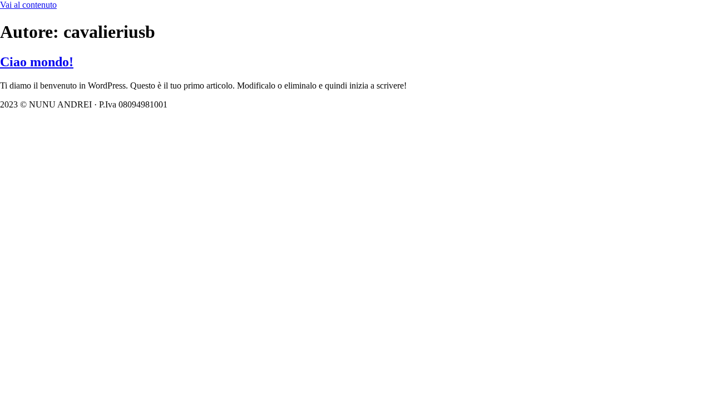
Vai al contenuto (28, 4)
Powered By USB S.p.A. (337, 104)
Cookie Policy (199, 104)
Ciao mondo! (36, 62)
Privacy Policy (258, 104)
